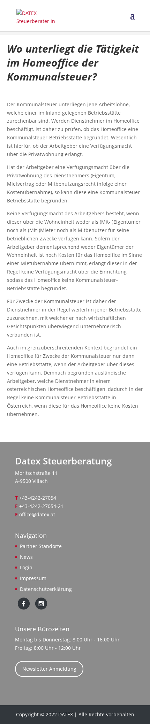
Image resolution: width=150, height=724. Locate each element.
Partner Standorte (41, 546)
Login (26, 567)
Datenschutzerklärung (46, 589)
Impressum (33, 578)
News (26, 557)
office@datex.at (37, 514)
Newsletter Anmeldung (49, 668)
